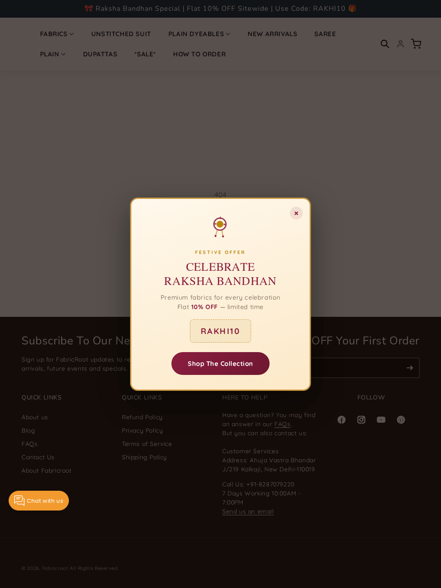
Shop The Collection (220, 363)
